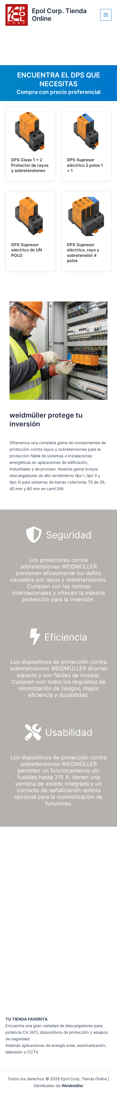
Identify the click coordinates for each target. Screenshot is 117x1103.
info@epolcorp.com (28, 962)
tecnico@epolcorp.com (31, 873)
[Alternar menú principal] (106, 15)
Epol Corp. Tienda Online (59, 14)
